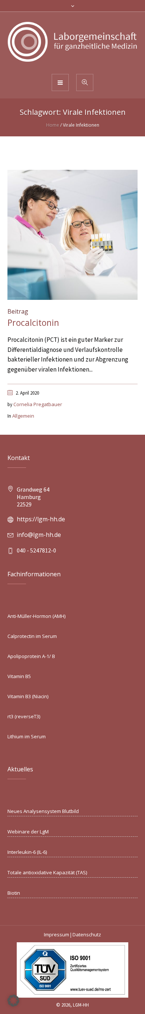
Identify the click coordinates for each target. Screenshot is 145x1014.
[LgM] (72, 42)
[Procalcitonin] (72, 234)
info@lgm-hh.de (39, 535)
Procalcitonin (33, 322)
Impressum (56, 934)
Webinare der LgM (28, 831)
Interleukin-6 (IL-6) (27, 852)
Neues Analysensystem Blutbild (43, 811)
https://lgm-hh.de (41, 519)
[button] (13, 1000)
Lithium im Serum (26, 736)
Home (52, 125)
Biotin (13, 893)
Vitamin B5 (19, 676)
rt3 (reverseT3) (23, 716)
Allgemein (23, 415)
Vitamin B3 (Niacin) (27, 696)
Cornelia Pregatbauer (37, 404)
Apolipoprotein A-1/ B (31, 656)
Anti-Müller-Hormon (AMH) (36, 616)
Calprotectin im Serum (32, 636)
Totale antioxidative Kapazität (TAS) (47, 872)
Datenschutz (86, 934)
